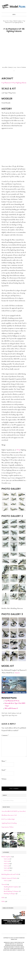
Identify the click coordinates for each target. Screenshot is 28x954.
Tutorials (4, 884)
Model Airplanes (12, 713)
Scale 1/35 (6, 866)
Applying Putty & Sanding (9, 823)
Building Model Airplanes (11, 887)
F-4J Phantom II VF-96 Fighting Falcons (14, 83)
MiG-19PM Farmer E (11, 708)
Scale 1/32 (6, 863)
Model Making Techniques (11, 891)
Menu (14, 14)
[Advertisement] (14, 49)
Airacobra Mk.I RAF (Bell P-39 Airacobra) (14, 811)
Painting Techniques (10, 893)
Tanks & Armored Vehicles (9, 878)
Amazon (17, 673)
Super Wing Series (12, 715)
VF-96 (18, 450)
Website (4, 779)
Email (4, 770)
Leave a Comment (21, 67)
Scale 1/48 (18, 713)
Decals (6, 889)
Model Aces (14, 6)
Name (4, 761)
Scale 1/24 (6, 861)
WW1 (3, 897)
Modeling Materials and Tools (10, 874)
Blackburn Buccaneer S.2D (9, 815)
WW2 (3, 901)
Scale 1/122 (7, 859)
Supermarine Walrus (7, 827)
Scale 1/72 (6, 870)
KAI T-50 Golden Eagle (8, 819)
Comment (5, 735)
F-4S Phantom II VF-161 (12, 701)
